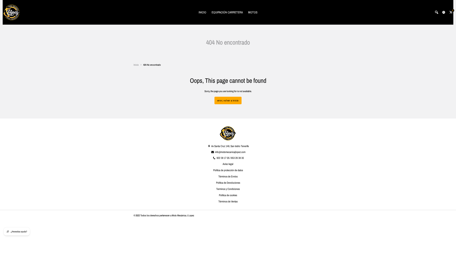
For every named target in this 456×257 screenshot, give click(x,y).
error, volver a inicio (228, 100)
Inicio (136, 64)
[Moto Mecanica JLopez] (11, 12)
